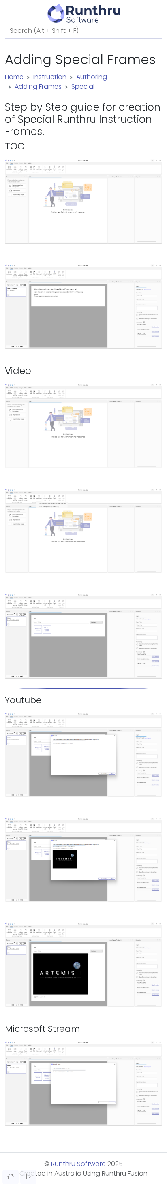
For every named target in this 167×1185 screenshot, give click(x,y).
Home (14, 76)
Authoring (91, 76)
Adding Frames (38, 86)
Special (82, 86)
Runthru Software (78, 1163)
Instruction (49, 76)
